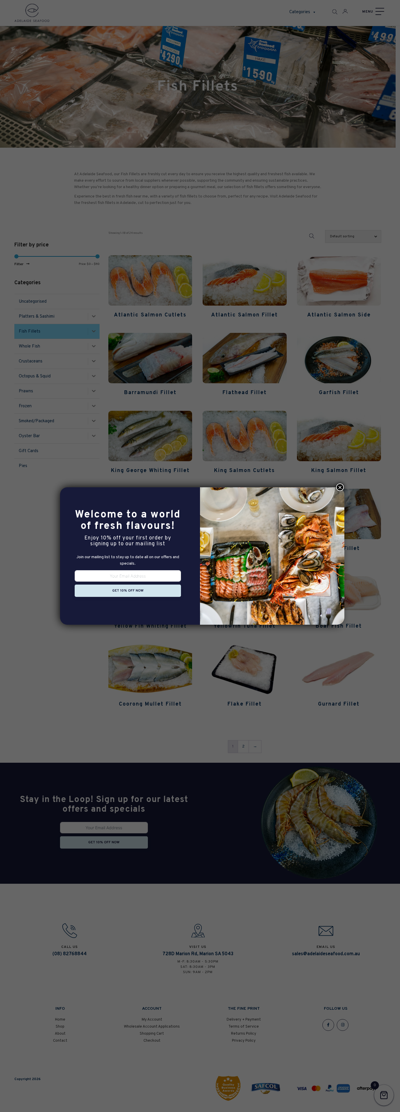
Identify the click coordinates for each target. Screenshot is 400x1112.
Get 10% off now (127, 590)
